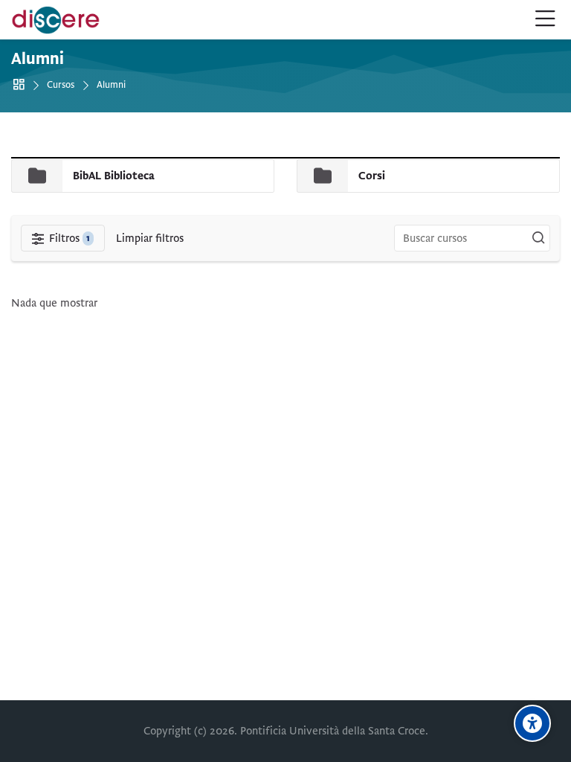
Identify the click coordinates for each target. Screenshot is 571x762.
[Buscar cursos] (538, 238)
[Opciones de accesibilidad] (532, 723)
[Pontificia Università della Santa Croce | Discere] (55, 20)
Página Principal (21, 85)
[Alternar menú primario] (545, 19)
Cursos (60, 85)
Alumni (111, 85)
